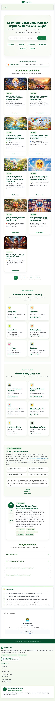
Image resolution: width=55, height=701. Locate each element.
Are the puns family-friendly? (15, 561)
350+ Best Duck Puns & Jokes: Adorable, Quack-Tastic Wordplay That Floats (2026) (26, 599)
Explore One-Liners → (13, 433)
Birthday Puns (42, 44)
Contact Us (27, 491)
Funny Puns (11, 44)
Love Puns (22, 48)
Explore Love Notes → (13, 415)
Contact (4, 669)
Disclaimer (5, 676)
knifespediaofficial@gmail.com (27, 633)
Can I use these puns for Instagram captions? (20, 568)
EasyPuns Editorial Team (27, 510)
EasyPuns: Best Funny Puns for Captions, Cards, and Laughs (27, 2)
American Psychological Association (38, 458)
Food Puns (21, 44)
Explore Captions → (35, 354)
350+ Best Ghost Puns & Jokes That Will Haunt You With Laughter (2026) (24, 593)
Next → (38, 277)
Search (42, 38)
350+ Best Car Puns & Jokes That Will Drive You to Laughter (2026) (22, 596)
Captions (32, 48)
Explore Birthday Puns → (36, 336)
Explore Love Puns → (13, 354)
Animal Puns (31, 44)
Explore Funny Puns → (13, 317)
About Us (27, 489)
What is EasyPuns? (12, 554)
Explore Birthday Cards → (37, 396)
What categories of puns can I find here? (18, 575)
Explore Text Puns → (35, 433)
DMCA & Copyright (6, 681)
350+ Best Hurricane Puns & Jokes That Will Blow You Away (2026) (22, 602)
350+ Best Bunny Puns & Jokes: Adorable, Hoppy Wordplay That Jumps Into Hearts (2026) (28, 604)
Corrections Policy (6, 679)
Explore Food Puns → (35, 317)
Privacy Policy (27, 493)
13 (31, 277)
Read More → (15, 113)
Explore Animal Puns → (14, 336)
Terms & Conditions (7, 674)
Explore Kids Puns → (35, 415)
